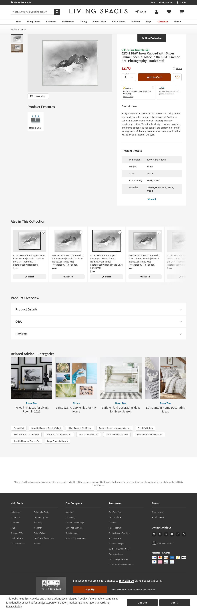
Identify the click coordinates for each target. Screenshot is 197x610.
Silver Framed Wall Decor (80, 428)
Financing (38, 522)
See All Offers (128, 96)
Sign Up (89, 589)
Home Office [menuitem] (99, 21)
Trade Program (115, 527)
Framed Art (19, 428)
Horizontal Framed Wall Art (58, 434)
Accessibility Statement (75, 538)
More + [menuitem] (177, 21)
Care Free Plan (115, 512)
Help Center (16, 512)
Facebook (160, 534)
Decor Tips (31, 402)
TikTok (178, 534)
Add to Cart (154, 77)
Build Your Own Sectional (119, 548)
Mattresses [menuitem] (68, 21)
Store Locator (157, 512)
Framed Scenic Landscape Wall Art (114, 428)
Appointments (158, 517)
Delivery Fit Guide (41, 512)
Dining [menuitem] (83, 21)
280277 (23, 29)
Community (70, 517)
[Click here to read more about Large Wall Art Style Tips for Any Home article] (76, 378)
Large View (40, 96)
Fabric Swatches (116, 554)
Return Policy (39, 533)
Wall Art (14, 29)
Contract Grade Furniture (119, 533)
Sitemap (37, 543)
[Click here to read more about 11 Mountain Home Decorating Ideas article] (165, 378)
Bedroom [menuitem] (51, 21)
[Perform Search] (57, 12)
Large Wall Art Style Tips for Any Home (76, 409)
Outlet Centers (72, 533)
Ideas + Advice (115, 517)
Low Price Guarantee (74, 527)
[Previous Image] (30, 63)
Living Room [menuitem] (33, 21)
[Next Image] (110, 63)
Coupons (112, 522)
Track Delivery (17, 538)
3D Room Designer (117, 543)
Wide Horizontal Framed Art (26, 434)
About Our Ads (115, 538)
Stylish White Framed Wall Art (149, 434)
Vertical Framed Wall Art (117, 434)
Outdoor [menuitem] (135, 21)
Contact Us (15, 517)
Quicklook (29, 276)
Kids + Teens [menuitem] (118, 21)
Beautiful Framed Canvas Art (27, 441)
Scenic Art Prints (145, 428)
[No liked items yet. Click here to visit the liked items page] (169, 12)
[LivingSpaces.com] (98, 11)
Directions (15, 522)
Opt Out (142, 602)
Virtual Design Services (118, 559)
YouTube (172, 534)
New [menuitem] (18, 21)
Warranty (38, 527)
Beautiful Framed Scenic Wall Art (46, 428)
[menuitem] (181, 12)
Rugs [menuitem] (148, 21)
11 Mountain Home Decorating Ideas (165, 409)
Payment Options (41, 517)
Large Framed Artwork (57, 441)
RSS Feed (184, 534)
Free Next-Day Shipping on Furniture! (94, 2)
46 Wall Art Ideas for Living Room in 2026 (31, 409)
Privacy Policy (14, 606)
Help (153, 2)
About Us (69, 512)
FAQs (13, 527)
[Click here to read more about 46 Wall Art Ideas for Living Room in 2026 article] (31, 378)
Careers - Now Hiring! (75, 522)
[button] (162, 543)
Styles (76, 402)
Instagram (166, 534)
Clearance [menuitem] (162, 21)
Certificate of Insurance (44, 538)
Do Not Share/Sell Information (121, 564)
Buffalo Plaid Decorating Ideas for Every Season (121, 409)
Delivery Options (165, 2)
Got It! (175, 602)
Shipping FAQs (17, 533)
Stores (183, 2)
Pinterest (154, 534)
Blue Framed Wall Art (88, 434)
